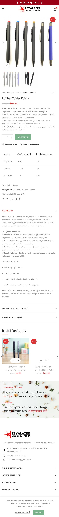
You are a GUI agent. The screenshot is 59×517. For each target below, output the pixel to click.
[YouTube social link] (28, 2)
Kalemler (17, 92)
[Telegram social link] (16, 199)
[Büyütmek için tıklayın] (7, 65)
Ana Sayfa (6, 92)
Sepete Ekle (23, 137)
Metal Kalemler (29, 92)
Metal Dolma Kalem (43, 367)
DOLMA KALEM (47, 370)
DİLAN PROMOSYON (17, 194)
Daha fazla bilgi (22, 512)
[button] (13, 360)
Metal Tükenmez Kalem (15, 367)
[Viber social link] (20, 199)
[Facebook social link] (17, 2)
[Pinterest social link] (31, 2)
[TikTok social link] (41, 2)
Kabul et (38, 512)
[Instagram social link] (24, 2)
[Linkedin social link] (34, 2)
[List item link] (29, 455)
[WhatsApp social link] (38, 2)
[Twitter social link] (21, 2)
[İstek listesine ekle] (18, 360)
